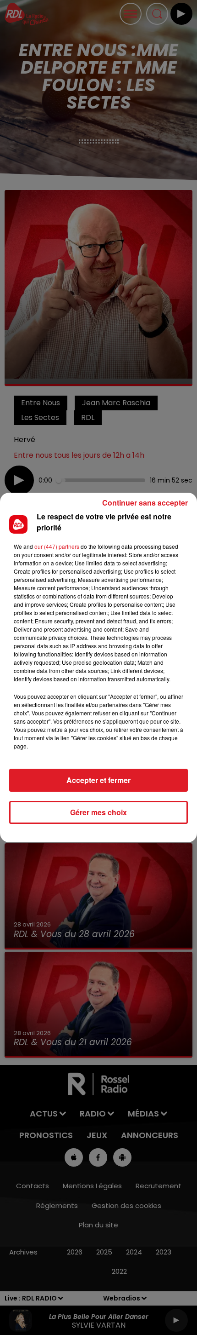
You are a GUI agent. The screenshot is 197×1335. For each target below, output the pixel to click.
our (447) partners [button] (56, 546)
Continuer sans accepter (145, 502)
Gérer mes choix (98, 812)
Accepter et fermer (98, 780)
